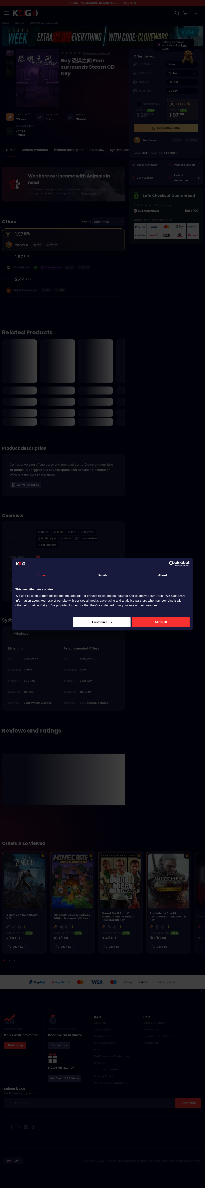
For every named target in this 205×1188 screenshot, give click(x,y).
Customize (99, 622)
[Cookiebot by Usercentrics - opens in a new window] (172, 564)
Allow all (161, 622)
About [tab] (162, 575)
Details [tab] (103, 575)
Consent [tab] (42, 575)
